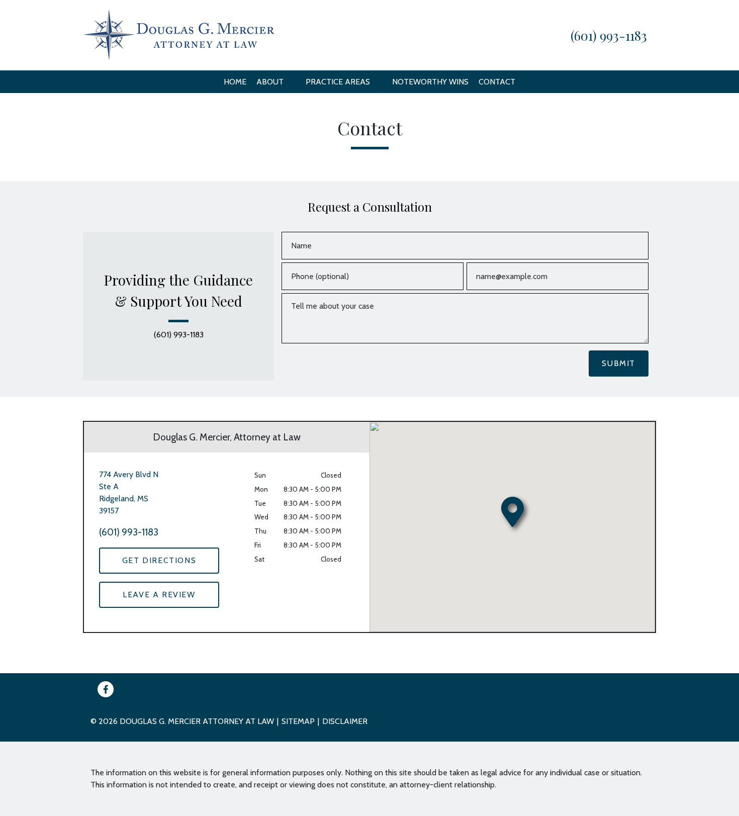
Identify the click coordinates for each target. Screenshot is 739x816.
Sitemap (298, 721)
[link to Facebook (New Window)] (106, 689)
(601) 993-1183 (179, 334)
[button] (290, 81)
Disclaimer (344, 721)
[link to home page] (179, 34)
